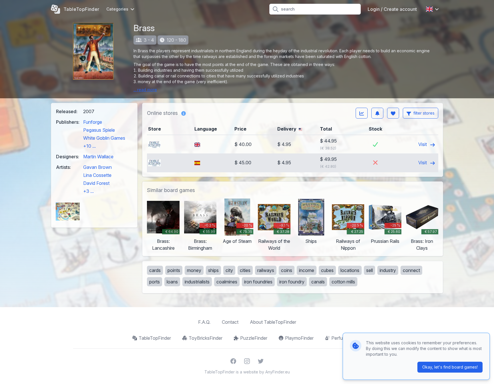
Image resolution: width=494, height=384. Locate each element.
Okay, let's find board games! (450, 367)
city (229, 270)
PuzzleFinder (253, 338)
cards (155, 270)
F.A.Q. (204, 322)
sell (369, 270)
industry (388, 270)
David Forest (96, 183)
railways (265, 270)
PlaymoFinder (299, 338)
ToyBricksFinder (205, 338)
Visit (423, 144)
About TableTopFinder (273, 322)
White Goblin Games (104, 138)
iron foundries (258, 282)
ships (213, 270)
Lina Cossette (97, 175)
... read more (145, 89)
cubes (327, 270)
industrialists (197, 282)
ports (154, 282)
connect (411, 270)
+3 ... (88, 191)
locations (349, 270)
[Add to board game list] (393, 113)
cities (245, 270)
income (306, 270)
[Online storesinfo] (183, 113)
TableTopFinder (155, 338)
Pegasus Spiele (99, 130)
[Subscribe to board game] (377, 113)
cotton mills (343, 282)
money (194, 270)
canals (318, 282)
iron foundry (291, 282)
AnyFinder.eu (277, 371)
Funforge (92, 122)
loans (172, 282)
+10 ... (89, 146)
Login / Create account (392, 9)
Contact (230, 322)
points (174, 270)
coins (286, 270)
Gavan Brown (97, 167)
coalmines (226, 282)
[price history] (362, 113)
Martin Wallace (98, 156)
